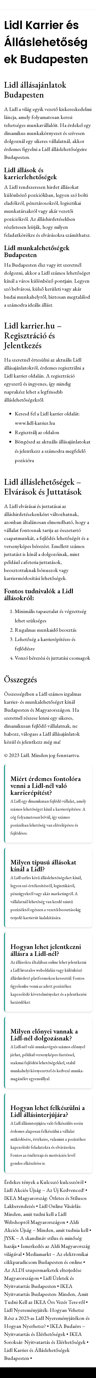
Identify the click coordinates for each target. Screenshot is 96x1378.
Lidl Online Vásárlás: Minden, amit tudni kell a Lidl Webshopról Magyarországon (42, 1214)
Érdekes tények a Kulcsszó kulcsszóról (43, 1182)
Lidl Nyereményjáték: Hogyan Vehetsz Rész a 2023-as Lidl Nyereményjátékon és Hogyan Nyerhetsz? (47, 1318)
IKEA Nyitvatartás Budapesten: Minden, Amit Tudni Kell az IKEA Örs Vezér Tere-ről (46, 1294)
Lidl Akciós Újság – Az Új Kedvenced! (44, 1190)
